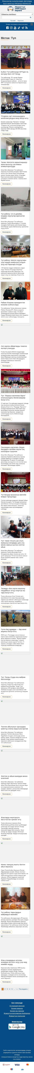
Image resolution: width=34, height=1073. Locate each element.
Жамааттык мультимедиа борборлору (17, 1013)
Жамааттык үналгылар (17, 1016)
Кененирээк (6, 88)
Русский (12, 20)
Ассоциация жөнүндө (17, 1006)
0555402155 (26, 3)
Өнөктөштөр (17, 1022)
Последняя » (23, 989)
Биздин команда (17, 1008)
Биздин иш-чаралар (17, 1011)
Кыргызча (21, 20)
